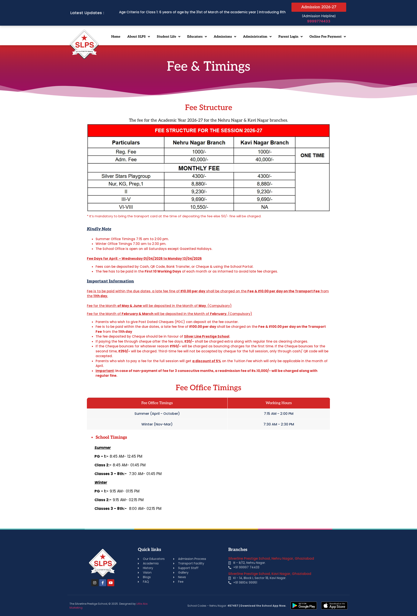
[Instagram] (94, 582)
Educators (195, 36)
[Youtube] (110, 582)
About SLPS (136, 36)
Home (115, 36)
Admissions (223, 36)
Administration (255, 36)
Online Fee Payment (325, 36)
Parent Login (288, 36)
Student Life (166, 36)
